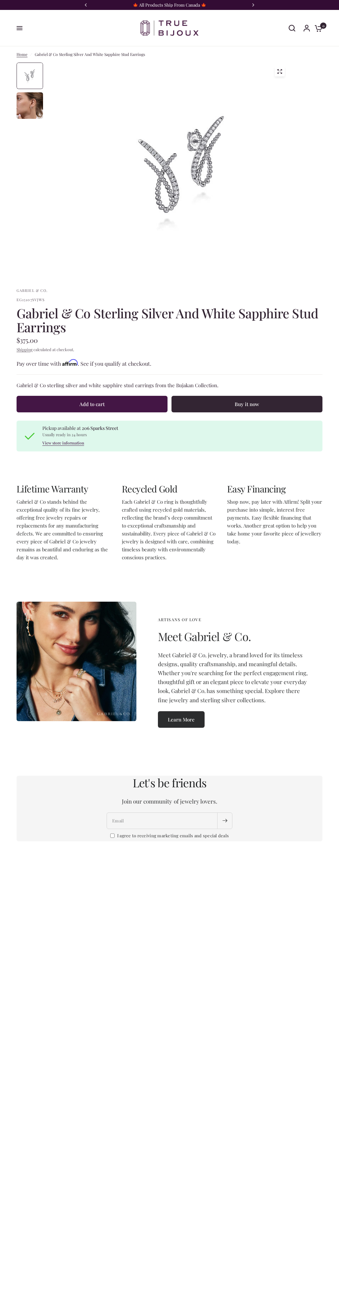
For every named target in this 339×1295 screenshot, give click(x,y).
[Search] (292, 28)
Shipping (24, 349)
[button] (181, 719)
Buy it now (247, 404)
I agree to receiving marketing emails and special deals (173, 835)
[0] (316, 28)
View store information (63, 443)
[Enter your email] (224, 821)
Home (22, 54)
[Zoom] (280, 71)
